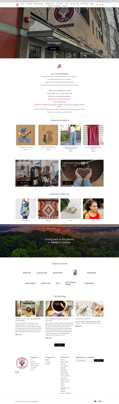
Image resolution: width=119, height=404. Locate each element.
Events (67, 4)
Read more (18, 334)
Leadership (63, 367)
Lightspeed (35, 401)
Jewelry (93, 220)
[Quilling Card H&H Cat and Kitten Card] (48, 135)
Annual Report (63, 369)
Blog (78, 4)
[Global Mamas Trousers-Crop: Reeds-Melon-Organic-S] (93, 135)
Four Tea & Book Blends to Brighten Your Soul (57, 319)
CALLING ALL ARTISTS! (82, 319)
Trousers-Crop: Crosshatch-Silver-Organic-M (70, 147)
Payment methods (64, 381)
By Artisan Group (34, 363)
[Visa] (97, 401)
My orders (47, 361)
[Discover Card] (102, 401)
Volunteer (64, 6)
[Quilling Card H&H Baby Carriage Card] (25, 135)
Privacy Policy (63, 377)
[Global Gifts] (17, 5)
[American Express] (100, 401)
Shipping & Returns (64, 379)
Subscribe (99, 360)
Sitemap (62, 383)
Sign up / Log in (100, 1)
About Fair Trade (64, 361)
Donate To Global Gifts (65, 393)
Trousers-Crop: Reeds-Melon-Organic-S (93, 147)
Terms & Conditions (65, 375)
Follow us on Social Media (54, 6)
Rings (70, 220)
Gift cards (72, 4)
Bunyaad (48, 220)
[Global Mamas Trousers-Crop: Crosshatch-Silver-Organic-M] (70, 135)
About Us (62, 359)
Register (47, 359)
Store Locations (84, 4)
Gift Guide (32, 361)
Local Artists (33, 367)
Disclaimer (62, 391)
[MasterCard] (95, 401)
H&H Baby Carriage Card (26, 147)
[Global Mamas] (74, 272)
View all (59, 345)
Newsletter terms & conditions (65, 388)
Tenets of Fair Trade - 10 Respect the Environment (28, 319)
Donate (92, 4)
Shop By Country (34, 365)
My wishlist (47, 363)
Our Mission (63, 363)
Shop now (53, 48)
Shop (31, 359)
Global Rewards (64, 371)
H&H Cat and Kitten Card (48, 147)
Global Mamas (26, 220)
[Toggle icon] (97, 5)
